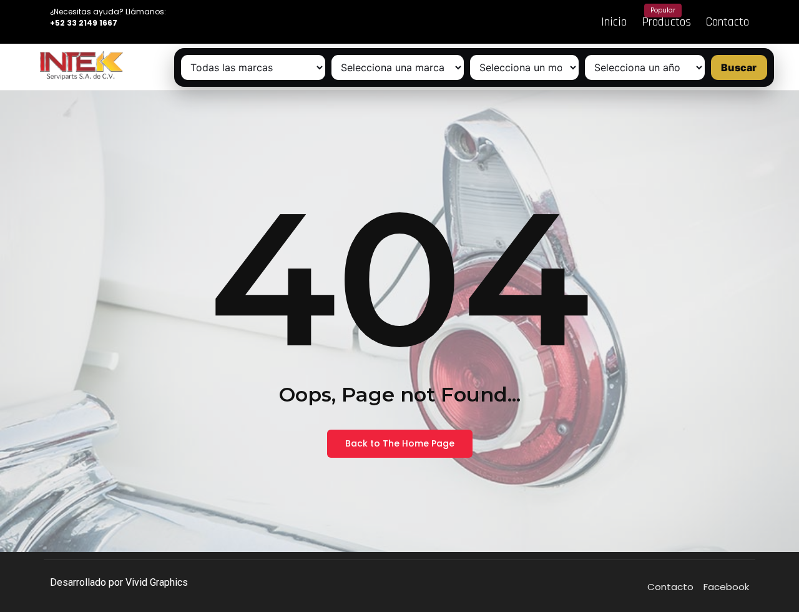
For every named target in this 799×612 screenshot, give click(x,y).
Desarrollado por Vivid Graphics (119, 582)
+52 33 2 (67, 22)
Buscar (739, 67)
